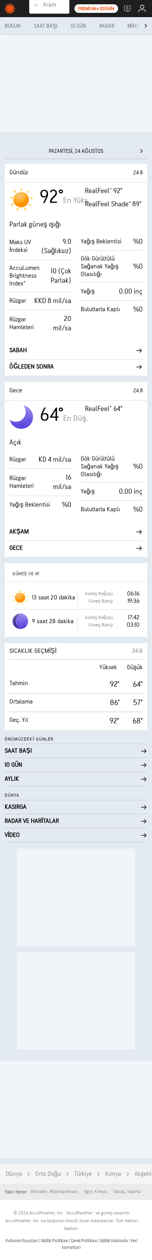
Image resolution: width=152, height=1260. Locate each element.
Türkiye (83, 1174)
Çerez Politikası (84, 1240)
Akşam (19, 531)
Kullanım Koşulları (22, 1240)
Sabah (18, 350)
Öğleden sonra (31, 366)
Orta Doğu (48, 1174)
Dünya (14, 1174)
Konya (113, 1174)
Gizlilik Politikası (55, 1240)
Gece (16, 548)
